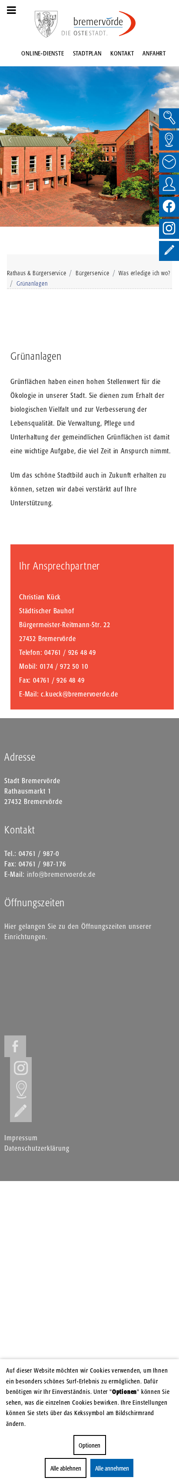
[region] (89, 140)
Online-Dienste (42, 53)
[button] (10, 140)
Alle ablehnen (65, 1468)
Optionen (89, 1445)
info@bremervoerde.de (61, 874)
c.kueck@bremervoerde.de (79, 694)
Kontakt (122, 53)
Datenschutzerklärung (37, 1148)
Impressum (21, 1137)
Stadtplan (87, 53)
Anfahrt (154, 53)
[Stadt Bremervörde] (99, 23)
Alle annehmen (112, 1468)
